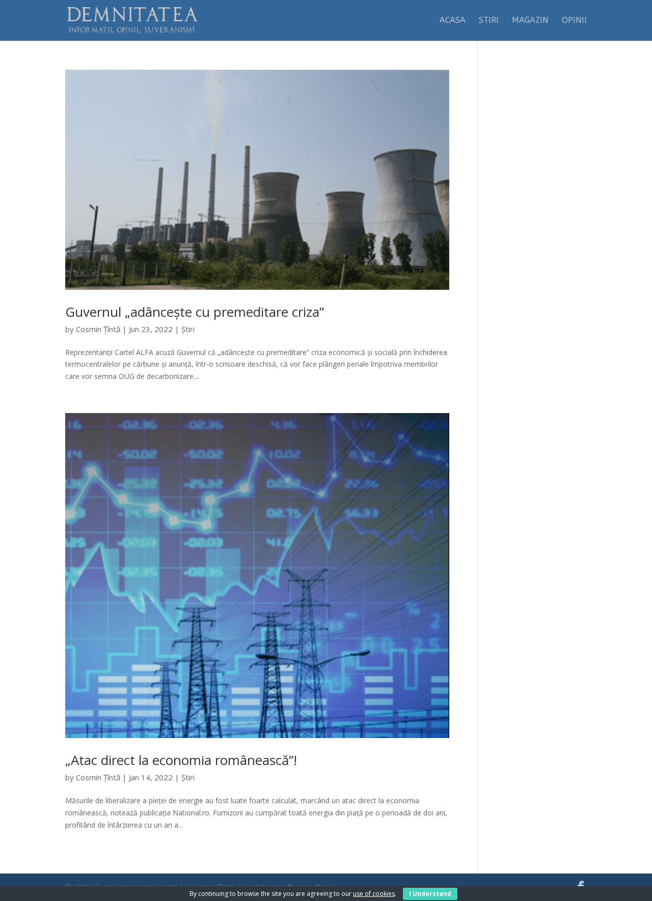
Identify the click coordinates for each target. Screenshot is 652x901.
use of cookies (374, 893)
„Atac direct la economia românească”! (181, 760)
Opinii (574, 21)
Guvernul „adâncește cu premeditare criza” (194, 312)
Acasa (453, 21)
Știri (188, 329)
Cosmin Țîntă (98, 329)
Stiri (489, 21)
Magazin (530, 21)
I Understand (430, 893)
